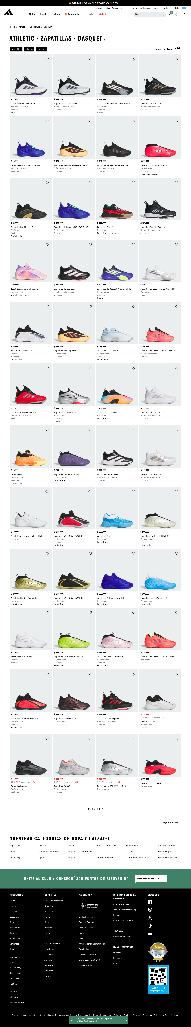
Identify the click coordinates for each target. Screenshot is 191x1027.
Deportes (89, 14)
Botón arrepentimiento (121, 8)
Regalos (72, 858)
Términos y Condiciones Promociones (95, 1015)
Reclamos (174, 1015)
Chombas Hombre (106, 858)
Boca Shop (15, 858)
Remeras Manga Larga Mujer (167, 858)
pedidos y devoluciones (148, 8)
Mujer (32, 14)
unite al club (175, 8)
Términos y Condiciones (66, 1015)
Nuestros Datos (46, 1015)
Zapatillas (15, 846)
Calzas (100, 852)
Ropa (12, 852)
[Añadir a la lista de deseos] (47, 60)
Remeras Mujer (163, 852)
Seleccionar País (161, 1015)
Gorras (42, 846)
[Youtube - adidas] (164, 934)
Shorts (71, 846)
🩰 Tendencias (72, 14)
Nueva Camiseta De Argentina (107, 846)
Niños (57, 14)
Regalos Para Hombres (80, 852)
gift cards (164, 8)
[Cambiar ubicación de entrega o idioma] (184, 8)
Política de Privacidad (143, 1015)
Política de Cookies (122, 1015)
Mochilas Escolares (49, 852)
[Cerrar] (72, 1020)
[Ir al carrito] (183, 14)
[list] (81, 49)
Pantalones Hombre (165, 846)
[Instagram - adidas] (164, 910)
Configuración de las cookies (25, 1015)
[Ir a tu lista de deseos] (176, 14)
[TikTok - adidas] (164, 926)
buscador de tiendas (102, 8)
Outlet (102, 14)
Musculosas (132, 846)
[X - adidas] (164, 918)
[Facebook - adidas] (164, 902)
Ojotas (42, 858)
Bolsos (129, 852)
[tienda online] (8, 12)
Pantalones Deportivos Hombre (137, 858)
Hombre (44, 14)
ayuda (134, 8)
